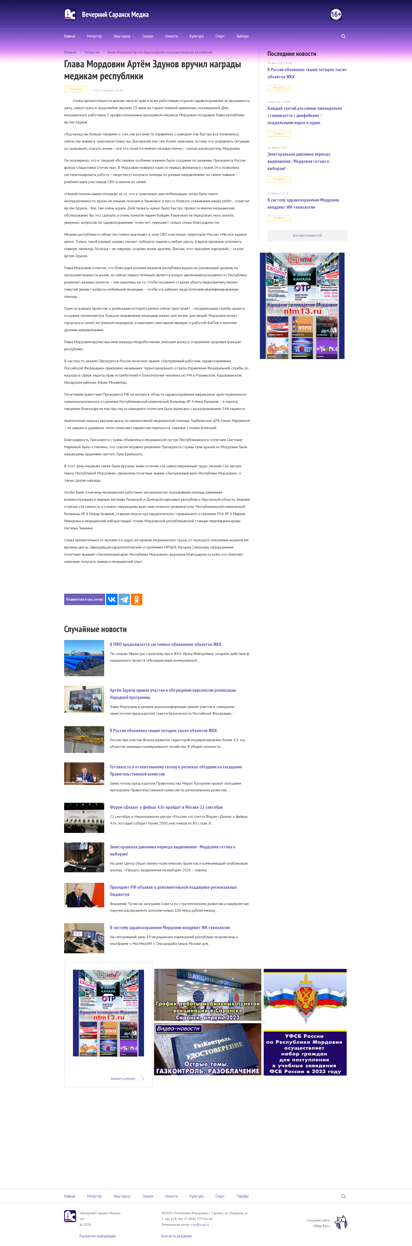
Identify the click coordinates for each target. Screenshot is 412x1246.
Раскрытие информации (98, 1236)
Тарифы (243, 1196)
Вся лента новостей (307, 235)
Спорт (220, 36)
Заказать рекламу (122, 1078)
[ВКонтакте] (112, 599)
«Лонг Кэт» (321, 1226)
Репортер (94, 36)
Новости (171, 36)
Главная (69, 36)
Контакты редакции (176, 1236)
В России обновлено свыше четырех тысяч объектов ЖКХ (163, 730)
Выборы (243, 36)
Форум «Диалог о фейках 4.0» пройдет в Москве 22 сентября (166, 807)
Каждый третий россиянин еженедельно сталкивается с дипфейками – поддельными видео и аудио (305, 115)
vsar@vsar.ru (200, 1224)
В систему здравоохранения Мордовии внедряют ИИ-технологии (170, 927)
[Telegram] (124, 599)
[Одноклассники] (136, 599)
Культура (197, 36)
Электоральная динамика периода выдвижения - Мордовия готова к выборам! (299, 161)
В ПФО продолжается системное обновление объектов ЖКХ (165, 644)
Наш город (122, 36)
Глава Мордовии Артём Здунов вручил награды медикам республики (160, 52)
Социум (147, 36)
